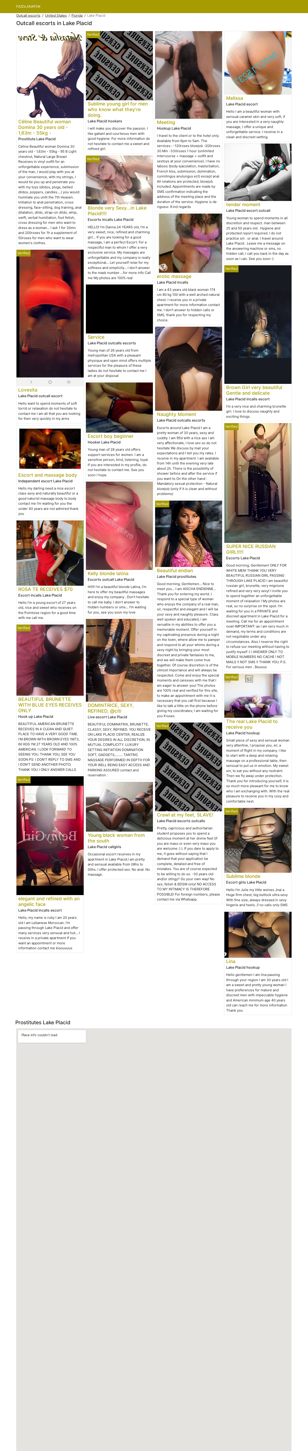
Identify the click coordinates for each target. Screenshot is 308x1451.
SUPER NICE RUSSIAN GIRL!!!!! (251, 549)
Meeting (166, 122)
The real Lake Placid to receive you (252, 724)
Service (96, 337)
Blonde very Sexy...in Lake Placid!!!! (117, 210)
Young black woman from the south (116, 838)
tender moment (243, 204)
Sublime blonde (243, 876)
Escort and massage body (47, 475)
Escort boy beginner (110, 436)
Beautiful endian (175, 570)
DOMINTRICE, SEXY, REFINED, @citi (111, 708)
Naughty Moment (176, 414)
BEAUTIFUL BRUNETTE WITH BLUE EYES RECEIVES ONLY (50, 704)
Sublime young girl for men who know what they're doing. (118, 109)
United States (56, 15)
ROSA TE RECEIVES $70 (45, 589)
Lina (230, 961)
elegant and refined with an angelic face (49, 901)
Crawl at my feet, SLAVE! (185, 815)
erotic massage (174, 276)
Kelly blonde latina (108, 573)
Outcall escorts (28, 15)
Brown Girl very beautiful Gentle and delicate (254, 390)
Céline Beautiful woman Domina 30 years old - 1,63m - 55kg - (44, 127)
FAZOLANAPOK (28, 6)
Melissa (234, 98)
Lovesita (27, 390)
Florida (77, 15)
